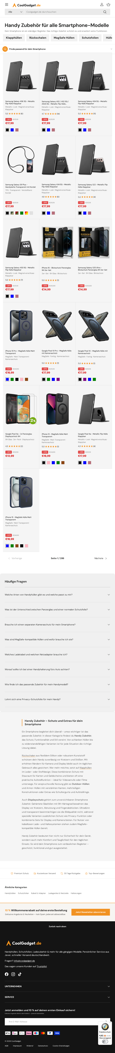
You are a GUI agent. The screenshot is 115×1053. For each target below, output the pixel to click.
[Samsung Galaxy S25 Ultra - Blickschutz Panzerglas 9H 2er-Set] (93, 242)
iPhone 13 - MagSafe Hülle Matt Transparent (55, 435)
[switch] (105, 1041)
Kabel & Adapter (38, 893)
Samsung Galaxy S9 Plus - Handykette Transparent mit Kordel (20, 185)
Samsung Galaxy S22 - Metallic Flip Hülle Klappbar (93, 185)
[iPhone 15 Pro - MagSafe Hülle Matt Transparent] (21, 326)
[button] (108, 4)
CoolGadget (16, 1041)
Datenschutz (43, 1046)
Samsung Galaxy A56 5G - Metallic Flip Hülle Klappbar (20, 102)
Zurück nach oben (57, 926)
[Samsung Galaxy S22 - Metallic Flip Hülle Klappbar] (94, 159)
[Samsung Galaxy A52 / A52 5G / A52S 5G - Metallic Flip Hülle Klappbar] (57, 76)
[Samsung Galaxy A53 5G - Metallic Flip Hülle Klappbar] (21, 242)
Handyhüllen (10, 893)
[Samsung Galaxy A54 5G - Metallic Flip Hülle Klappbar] (93, 76)
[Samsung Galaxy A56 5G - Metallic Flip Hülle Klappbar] (21, 76)
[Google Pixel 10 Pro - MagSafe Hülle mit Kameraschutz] (57, 326)
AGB (6, 1046)
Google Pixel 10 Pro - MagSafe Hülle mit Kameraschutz (56, 352)
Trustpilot (42, 966)
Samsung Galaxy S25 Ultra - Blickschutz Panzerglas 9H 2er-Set (92, 268)
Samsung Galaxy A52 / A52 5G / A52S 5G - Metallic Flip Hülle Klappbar (55, 103)
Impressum (17, 1046)
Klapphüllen (14, 38)
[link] (24, 558)
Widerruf (30, 1046)
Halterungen (76, 893)
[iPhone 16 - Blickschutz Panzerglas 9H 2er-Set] (57, 242)
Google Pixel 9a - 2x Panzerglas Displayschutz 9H (18, 435)
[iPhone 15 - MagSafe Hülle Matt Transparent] (21, 492)
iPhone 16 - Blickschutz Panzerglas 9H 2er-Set (56, 269)
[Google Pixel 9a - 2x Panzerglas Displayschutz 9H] (21, 409)
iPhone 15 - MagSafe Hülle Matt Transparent (18, 518)
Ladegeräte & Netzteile (58, 893)
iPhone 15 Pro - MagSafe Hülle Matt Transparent (20, 352)
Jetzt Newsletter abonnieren (91, 912)
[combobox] (57, 12)
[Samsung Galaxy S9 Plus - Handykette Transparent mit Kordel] (21, 159)
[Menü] (6, 4)
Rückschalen (37, 38)
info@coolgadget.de (24, 960)
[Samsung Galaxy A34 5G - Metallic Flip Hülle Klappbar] (57, 159)
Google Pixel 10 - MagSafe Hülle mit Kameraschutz (93, 352)
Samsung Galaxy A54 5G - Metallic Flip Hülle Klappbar (92, 102)
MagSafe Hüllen (64, 38)
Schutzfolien (90, 38)
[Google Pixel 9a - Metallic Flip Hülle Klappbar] (93, 409)
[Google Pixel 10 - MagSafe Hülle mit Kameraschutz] (94, 326)
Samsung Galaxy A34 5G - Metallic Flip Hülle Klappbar (56, 185)
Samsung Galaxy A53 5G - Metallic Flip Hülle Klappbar (20, 268)
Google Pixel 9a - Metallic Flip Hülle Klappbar (93, 435)
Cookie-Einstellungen (61, 1046)
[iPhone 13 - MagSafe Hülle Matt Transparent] (57, 409)
